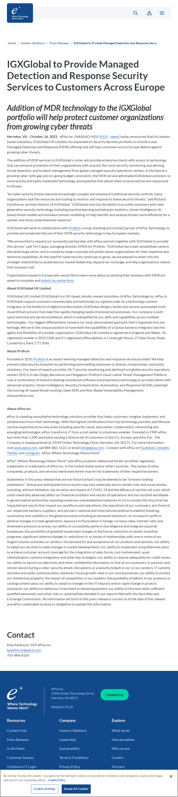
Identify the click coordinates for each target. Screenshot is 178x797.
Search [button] (133, 13)
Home (12, 43)
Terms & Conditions (74, 757)
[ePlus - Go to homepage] (63, 13)
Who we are (121, 748)
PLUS (103, 136)
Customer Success (20, 757)
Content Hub (17, 730)
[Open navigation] (162, 13)
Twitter (12, 453)
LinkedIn (162, 448)
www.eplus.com (25, 448)
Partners (118, 766)
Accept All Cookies (76, 788)
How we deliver (123, 739)
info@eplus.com (92, 448)
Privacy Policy (69, 766)
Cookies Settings (44, 788)
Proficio (75, 228)
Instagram (32, 453)
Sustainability (69, 748)
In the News (16, 748)
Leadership (67, 739)
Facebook (147, 448)
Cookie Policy (57, 780)
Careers (118, 757)
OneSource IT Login (21, 766)
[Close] (171, 776)
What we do (121, 730)
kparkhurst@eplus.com (24, 650)
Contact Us (114, 695)
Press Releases (59, 43)
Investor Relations (33, 43)
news (114, 136)
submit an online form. (57, 280)
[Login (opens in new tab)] (149, 13)
